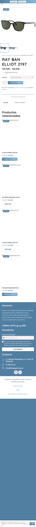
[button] (9, 159)
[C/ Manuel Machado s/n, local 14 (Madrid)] (4, 360)
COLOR (4, 77)
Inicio (3, 55)
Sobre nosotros (18, 386)
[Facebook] (16, 372)
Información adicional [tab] (18, 97)
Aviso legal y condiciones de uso (18, 394)
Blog (18, 390)
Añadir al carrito (15, 82)
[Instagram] (20, 372)
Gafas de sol (9, 55)
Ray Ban (17, 55)
